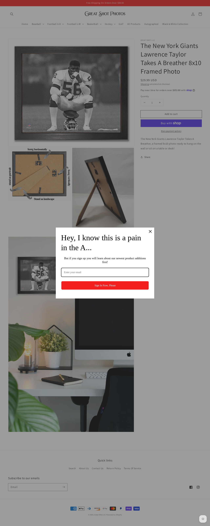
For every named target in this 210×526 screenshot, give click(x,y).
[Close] (150, 231)
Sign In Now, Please (105, 285)
